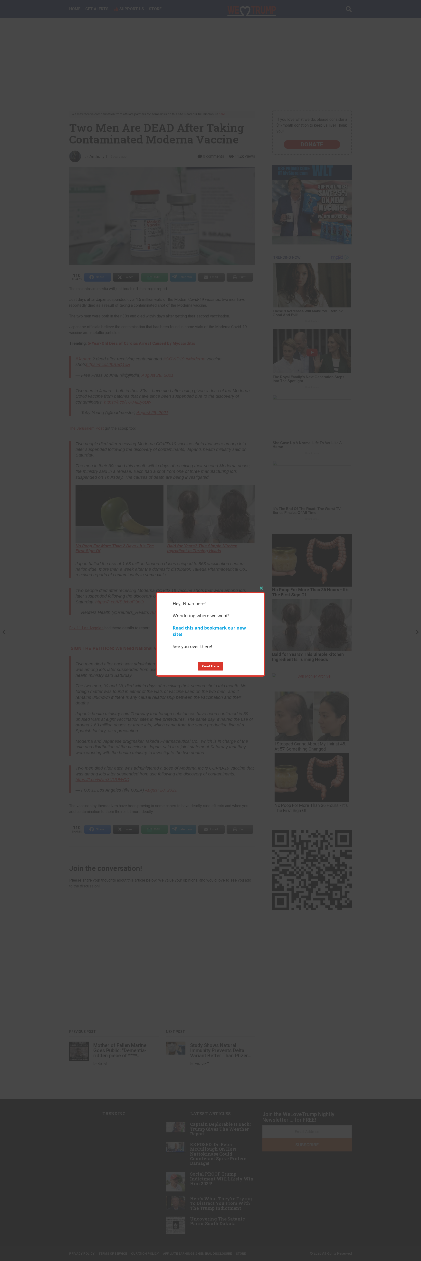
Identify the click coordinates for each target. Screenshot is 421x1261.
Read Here (211, 666)
